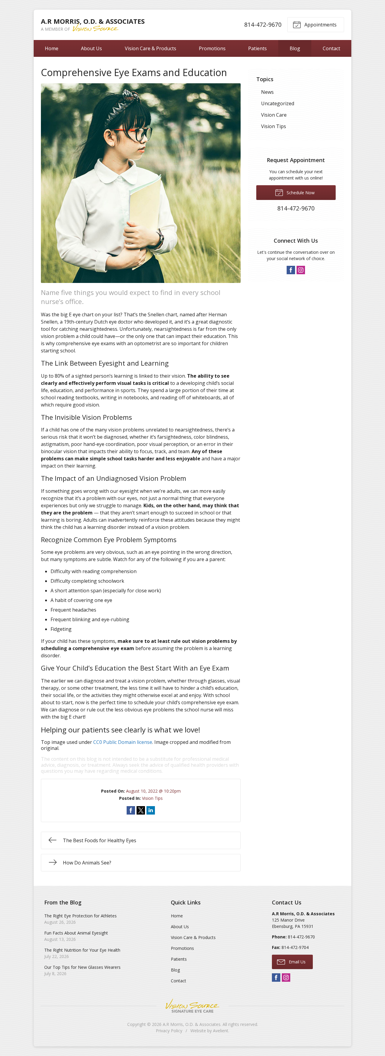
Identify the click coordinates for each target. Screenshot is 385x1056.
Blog (295, 48)
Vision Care (274, 115)
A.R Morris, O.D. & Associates (191, 1024)
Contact (331, 48)
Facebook (291, 270)
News (267, 92)
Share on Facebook (131, 810)
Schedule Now (300, 192)
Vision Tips (152, 798)
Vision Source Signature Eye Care (192, 1006)
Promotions (212, 48)
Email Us (297, 962)
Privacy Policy (169, 1030)
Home (51, 48)
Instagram (301, 270)
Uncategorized (277, 103)
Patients (257, 48)
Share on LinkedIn (150, 810)
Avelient (220, 1030)
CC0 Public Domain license (122, 742)
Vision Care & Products (150, 48)
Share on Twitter (141, 810)
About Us (91, 48)
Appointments (320, 24)
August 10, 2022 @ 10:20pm (153, 791)
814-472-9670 (263, 24)
